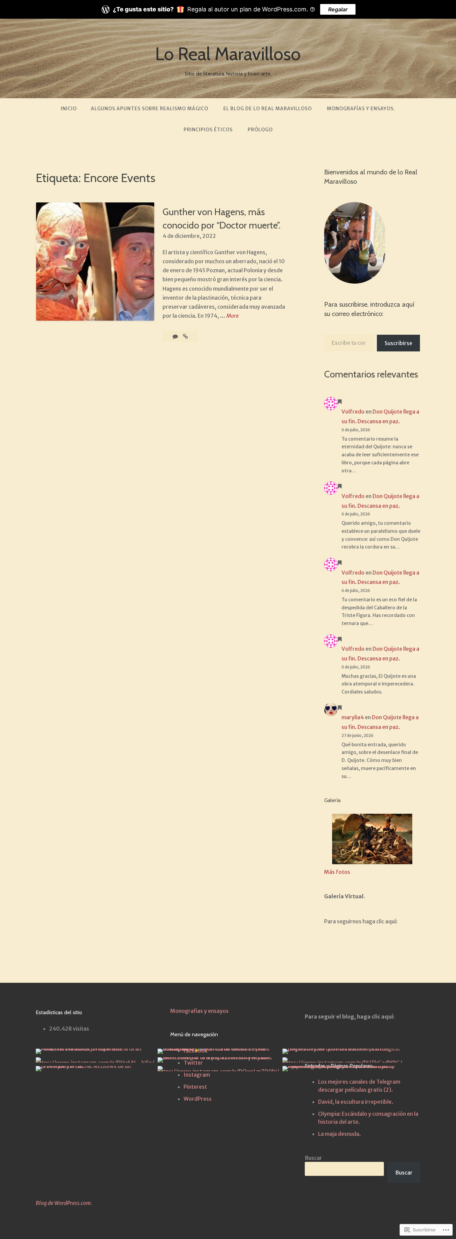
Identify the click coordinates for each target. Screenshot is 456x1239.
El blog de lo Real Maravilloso (267, 109)
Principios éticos (208, 130)
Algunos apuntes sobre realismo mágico (149, 109)
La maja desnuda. (339, 1133)
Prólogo (260, 130)
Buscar (313, 1157)
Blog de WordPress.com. (64, 1203)
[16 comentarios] (176, 336)
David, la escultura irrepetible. (355, 1101)
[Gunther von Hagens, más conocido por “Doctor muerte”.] (185, 336)
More (232, 316)
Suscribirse (398, 343)
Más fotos (337, 872)
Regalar (338, 9)
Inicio (69, 109)
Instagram (197, 1074)
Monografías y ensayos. (361, 109)
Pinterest (195, 1086)
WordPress (198, 1098)
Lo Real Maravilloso (228, 54)
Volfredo (353, 411)
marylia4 (352, 717)
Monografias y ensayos (199, 1011)
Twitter (193, 1062)
